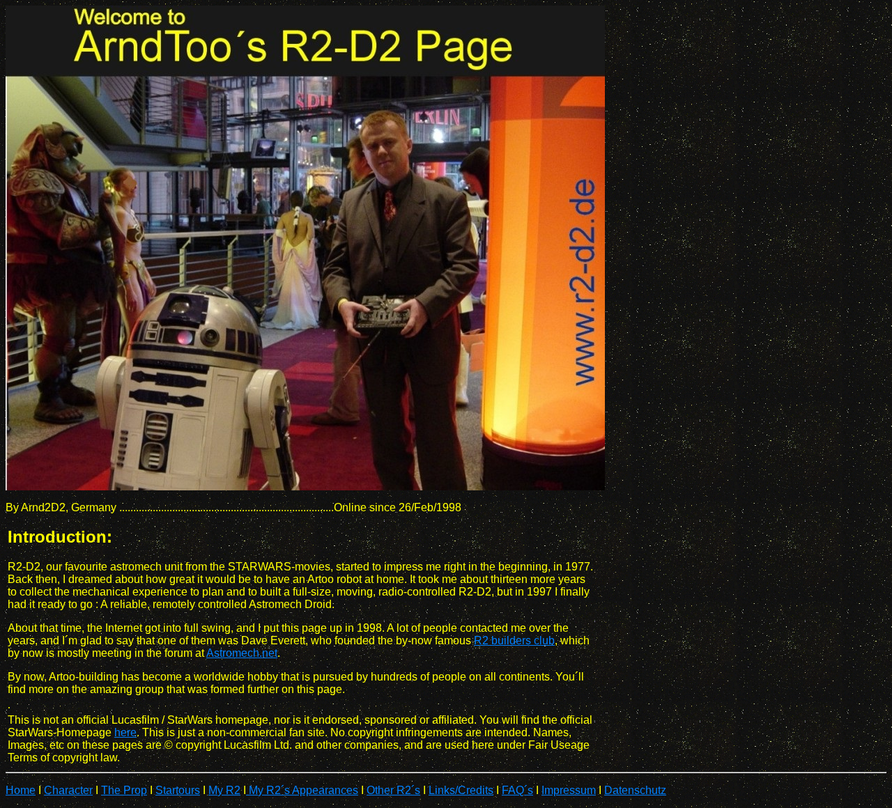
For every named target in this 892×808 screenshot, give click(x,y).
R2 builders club (514, 640)
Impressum (568, 790)
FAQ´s (517, 790)
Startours (177, 790)
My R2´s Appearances (302, 790)
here (125, 732)
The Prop (124, 790)
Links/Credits (461, 790)
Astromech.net (241, 653)
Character (68, 790)
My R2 (224, 790)
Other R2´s (393, 790)
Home (21, 790)
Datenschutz (635, 790)
